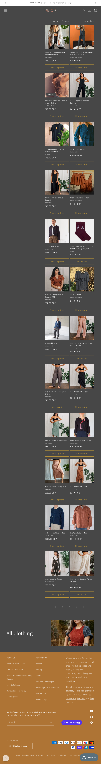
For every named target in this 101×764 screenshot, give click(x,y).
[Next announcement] (96, 3)
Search (39, 663)
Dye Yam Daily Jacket (78, 533)
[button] (5, 10)
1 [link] (55, 607)
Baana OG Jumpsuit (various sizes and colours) (81, 53)
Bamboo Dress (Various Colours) (54, 199)
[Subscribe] (51, 722)
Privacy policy (62, 755)
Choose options (57, 67)
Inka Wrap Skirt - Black (79, 392)
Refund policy (50, 755)
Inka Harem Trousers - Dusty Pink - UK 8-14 (81, 344)
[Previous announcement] (5, 3)
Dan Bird (81, 698)
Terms (38, 675)
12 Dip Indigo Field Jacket (55, 533)
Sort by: (56, 21)
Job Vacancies (13, 697)
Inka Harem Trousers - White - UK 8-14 (81, 580)
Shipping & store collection (47, 687)
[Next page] (84, 607)
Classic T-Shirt (75, 295)
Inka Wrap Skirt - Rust (78, 487)
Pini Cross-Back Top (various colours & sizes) (56, 102)
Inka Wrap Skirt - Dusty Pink (55, 487)
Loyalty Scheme (13, 685)
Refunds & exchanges (45, 681)
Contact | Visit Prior (15, 669)
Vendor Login (41, 699)
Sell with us (41, 693)
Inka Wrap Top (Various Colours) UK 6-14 (54, 296)
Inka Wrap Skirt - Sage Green (56, 440)
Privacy (39, 669)
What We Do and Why (16, 663)
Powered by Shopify (36, 755)
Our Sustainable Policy (16, 691)
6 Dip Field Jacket (51, 343)
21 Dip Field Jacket (52, 246)
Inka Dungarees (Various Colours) (79, 102)
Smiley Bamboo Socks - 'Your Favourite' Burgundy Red (81, 247)
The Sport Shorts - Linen (79, 198)
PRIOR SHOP (25, 755)
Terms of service (75, 755)
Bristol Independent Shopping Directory (19, 677)
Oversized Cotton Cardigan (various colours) (55, 53)
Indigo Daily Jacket (77, 149)
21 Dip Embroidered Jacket (80, 440)
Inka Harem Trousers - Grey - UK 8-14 (56, 393)
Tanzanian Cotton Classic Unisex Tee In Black (54, 150)
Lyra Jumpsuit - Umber (53, 579)
